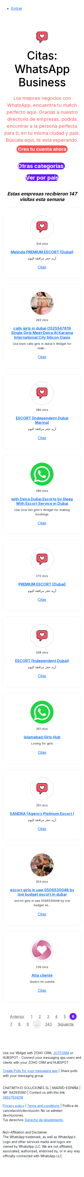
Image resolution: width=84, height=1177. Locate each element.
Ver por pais (42, 177)
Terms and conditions (43, 1106)
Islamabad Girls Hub (42, 737)
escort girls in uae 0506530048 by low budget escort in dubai (42, 892)
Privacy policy (13, 1106)
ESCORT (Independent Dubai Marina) (42, 420)
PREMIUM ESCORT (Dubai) (42, 584)
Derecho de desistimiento (44, 1120)
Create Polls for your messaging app (30, 1071)
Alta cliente (42, 975)
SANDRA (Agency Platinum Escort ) (42, 813)
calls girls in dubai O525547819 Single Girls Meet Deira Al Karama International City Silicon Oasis (42, 332)
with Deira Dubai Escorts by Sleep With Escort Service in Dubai (42, 501)
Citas (42, 267)
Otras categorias (41, 166)
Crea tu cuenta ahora (42, 149)
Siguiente (66, 1024)
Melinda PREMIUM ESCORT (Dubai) (42, 252)
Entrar (16, 8)
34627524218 (13, 1097)
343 (48, 1024)
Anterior (17, 1016)
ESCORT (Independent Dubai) (42, 660)
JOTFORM (61, 1053)
